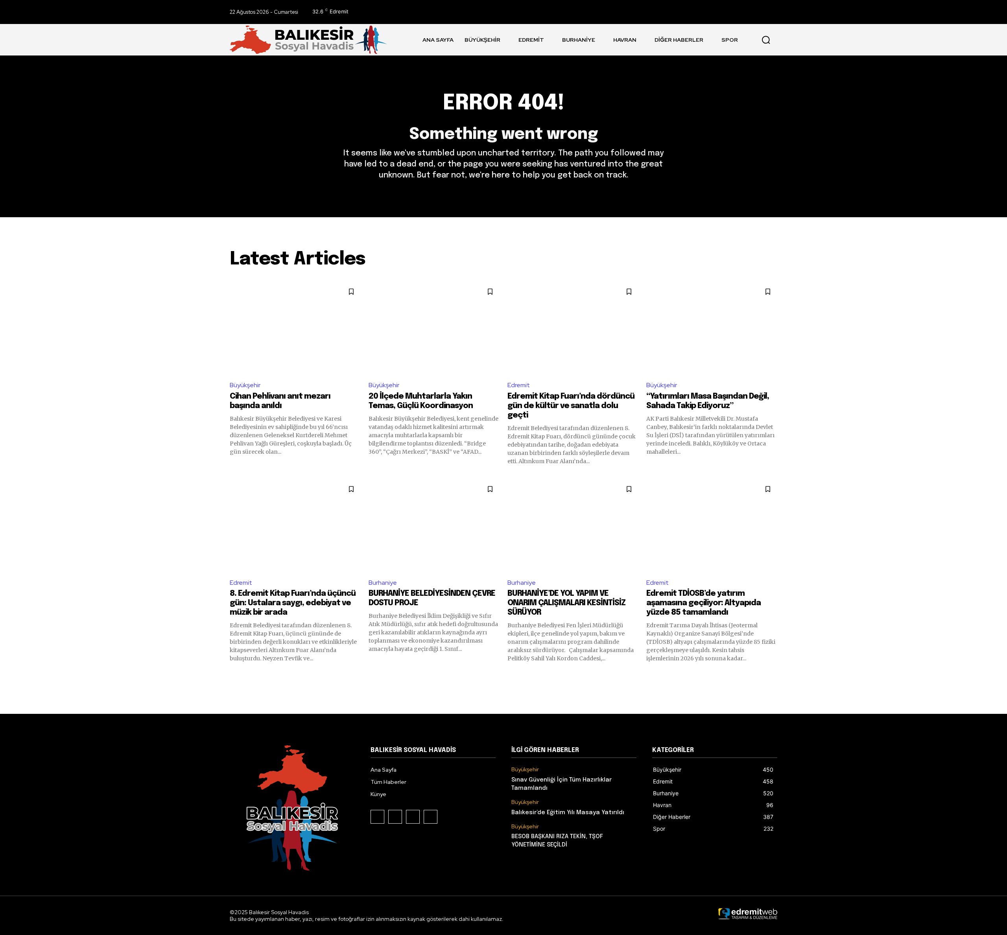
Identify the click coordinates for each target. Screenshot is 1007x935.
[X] (770, 12)
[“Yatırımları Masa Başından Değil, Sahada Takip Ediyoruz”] (711, 328)
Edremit (518, 385)
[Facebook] (735, 12)
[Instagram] (753, 12)
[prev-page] (235, 676)
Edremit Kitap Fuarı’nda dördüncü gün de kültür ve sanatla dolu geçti (570, 405)
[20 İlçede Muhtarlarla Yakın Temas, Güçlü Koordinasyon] (434, 328)
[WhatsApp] (430, 817)
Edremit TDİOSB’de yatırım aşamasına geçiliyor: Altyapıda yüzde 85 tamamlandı (703, 603)
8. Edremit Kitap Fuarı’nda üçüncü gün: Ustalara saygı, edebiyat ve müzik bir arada (293, 603)
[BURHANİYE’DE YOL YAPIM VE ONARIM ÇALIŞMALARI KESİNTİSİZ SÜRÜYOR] (572, 525)
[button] (765, 39)
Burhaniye (383, 582)
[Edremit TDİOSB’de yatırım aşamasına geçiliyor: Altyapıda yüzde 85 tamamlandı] (711, 525)
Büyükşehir (245, 385)
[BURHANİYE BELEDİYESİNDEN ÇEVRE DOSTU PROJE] (434, 525)
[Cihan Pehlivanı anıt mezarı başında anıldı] (295, 328)
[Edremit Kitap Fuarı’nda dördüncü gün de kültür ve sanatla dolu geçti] (572, 328)
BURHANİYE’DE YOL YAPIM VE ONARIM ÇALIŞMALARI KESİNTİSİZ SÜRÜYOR (566, 603)
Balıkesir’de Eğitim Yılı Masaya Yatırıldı (567, 812)
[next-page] (772, 676)
